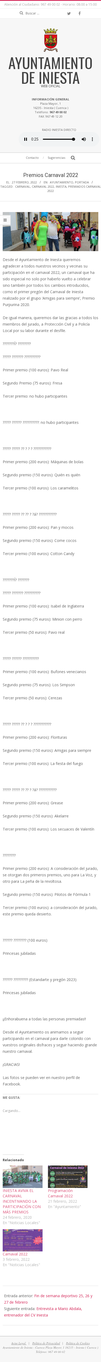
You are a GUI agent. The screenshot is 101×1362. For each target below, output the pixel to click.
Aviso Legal (18, 1343)
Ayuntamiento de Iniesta (50, 69)
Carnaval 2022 (15, 1254)
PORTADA (82, 182)
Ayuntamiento (61, 182)
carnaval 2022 (43, 186)
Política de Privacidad (46, 1343)
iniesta (61, 186)
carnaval (22, 186)
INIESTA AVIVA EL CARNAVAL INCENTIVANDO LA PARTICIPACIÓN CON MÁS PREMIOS (22, 1201)
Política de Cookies (78, 1343)
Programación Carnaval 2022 (60, 1193)
